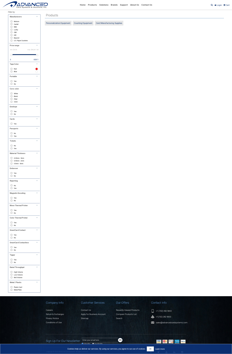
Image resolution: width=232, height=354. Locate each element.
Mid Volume (18, 277)
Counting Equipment (83, 23)
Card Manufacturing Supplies (109, 23)
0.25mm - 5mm (19, 158)
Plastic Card (18, 287)
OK (150, 349)
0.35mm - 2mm (19, 161)
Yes (15, 81)
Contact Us (86, 310)
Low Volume (18, 275)
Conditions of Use (54, 322)
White (16, 93)
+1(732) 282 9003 (163, 317)
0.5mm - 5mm (18, 163)
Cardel (16, 24)
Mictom (16, 21)
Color (16, 102)
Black (16, 96)
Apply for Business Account (93, 314)
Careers (49, 310)
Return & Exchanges (55, 314)
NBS (15, 27)
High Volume (18, 272)
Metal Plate (18, 290)
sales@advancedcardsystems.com (171, 322)
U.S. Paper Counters (21, 40)
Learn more (160, 349)
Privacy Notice (52, 318)
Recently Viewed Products (127, 310)
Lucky (16, 30)
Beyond (16, 38)
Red (15, 69)
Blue (15, 71)
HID (15, 35)
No (15, 84)
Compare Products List (126, 314)
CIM (15, 32)
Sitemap (84, 318)
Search (119, 318)
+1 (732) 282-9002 (164, 311)
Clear (15, 99)
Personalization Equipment (58, 23)
